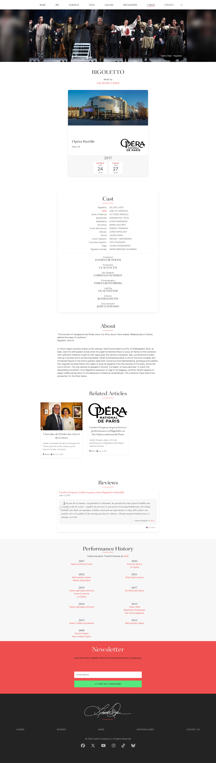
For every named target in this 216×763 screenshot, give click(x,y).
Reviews (61, 729)
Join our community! (109, 683)
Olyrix (152, 520)
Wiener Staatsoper (81, 580)
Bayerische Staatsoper (134, 610)
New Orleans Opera (81, 636)
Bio (57, 5)
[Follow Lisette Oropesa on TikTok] (123, 746)
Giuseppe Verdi (108, 83)
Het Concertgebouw (134, 613)
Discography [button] (130, 5)
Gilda (104, 211)
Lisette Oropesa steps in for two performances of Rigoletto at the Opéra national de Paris (108, 431)
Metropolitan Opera (81, 577)
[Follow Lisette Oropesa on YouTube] (103, 746)
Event (93, 451)
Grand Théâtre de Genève (81, 623)
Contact (169, 5)
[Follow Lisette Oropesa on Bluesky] (133, 746)
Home (43, 5)
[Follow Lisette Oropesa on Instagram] (113, 746)
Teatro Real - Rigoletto (171, 56)
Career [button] (151, 5)
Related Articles (108, 393)
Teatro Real (134, 607)
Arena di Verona (134, 564)
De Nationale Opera (134, 590)
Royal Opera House (134, 577)
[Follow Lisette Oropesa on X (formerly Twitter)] (93, 746)
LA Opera (134, 567)
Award (47, 454)
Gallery (109, 5)
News (92, 5)
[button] (181, 4)
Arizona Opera (81, 633)
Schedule (74, 5)
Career (20, 729)
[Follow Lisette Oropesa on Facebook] (83, 746)
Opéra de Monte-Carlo (81, 564)
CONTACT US (193, 729)
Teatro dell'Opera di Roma (81, 590)
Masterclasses (145, 729)
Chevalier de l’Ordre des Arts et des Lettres (61, 436)
